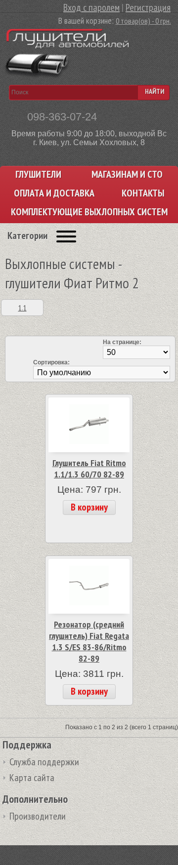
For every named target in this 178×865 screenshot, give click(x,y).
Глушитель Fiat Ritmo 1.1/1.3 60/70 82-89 (89, 468)
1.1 (22, 308)
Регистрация (148, 7)
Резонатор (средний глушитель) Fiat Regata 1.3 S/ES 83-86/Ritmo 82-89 (89, 641)
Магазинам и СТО (127, 174)
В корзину (89, 507)
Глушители (38, 174)
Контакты (143, 193)
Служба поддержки (44, 761)
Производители (37, 816)
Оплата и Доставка (54, 193)
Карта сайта (31, 777)
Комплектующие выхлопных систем (89, 212)
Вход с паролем (91, 7)
